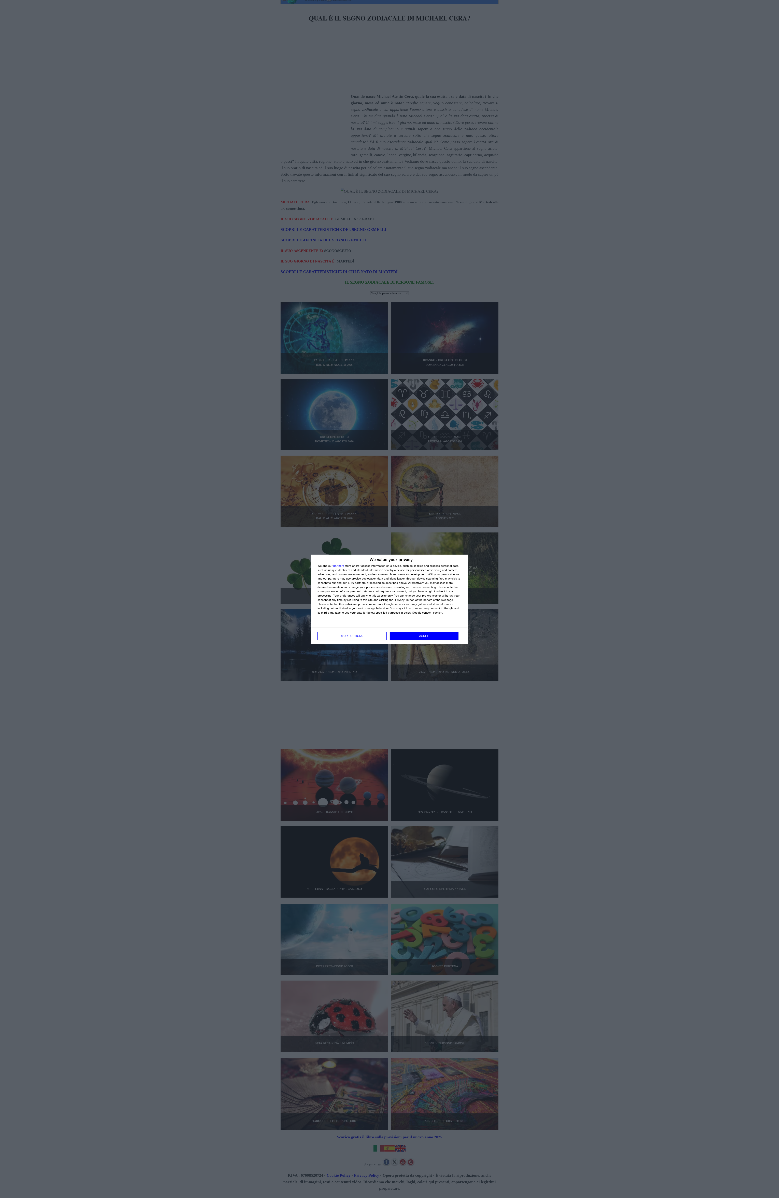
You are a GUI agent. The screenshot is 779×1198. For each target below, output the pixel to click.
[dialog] (389, 599)
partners (338, 565)
